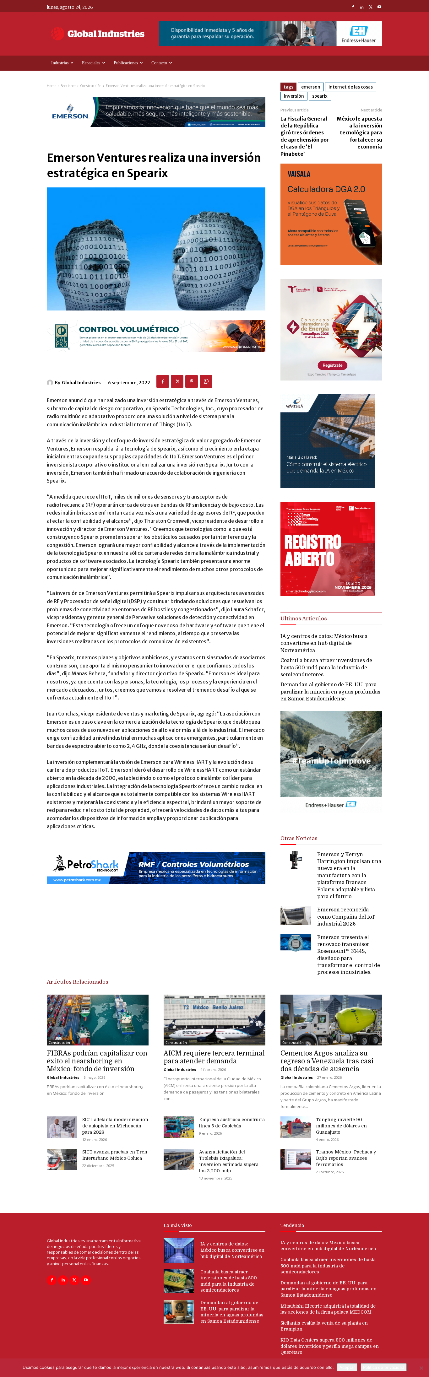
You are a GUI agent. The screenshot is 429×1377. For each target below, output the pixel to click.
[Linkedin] (362, 7)
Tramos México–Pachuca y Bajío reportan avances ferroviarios (346, 1158)
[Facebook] (353, 7)
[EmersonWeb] (156, 132)
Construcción (91, 86)
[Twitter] (370, 7)
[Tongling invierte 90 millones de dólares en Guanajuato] (295, 1127)
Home (51, 86)
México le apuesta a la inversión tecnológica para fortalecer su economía (359, 133)
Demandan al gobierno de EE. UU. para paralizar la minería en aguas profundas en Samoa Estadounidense (330, 692)
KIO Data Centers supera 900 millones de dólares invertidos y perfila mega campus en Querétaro (329, 1346)
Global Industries (81, 383)
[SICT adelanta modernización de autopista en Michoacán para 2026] (62, 1127)
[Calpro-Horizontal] (156, 357)
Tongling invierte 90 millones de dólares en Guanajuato (341, 1126)
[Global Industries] (51, 383)
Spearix (320, 96)
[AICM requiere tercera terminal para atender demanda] (214, 1020)
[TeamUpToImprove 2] (331, 818)
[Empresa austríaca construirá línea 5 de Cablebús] (179, 1127)
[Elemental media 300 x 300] (327, 594)
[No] (421, 1368)
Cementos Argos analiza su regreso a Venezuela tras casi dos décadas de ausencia (326, 1061)
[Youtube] (379, 7)
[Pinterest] (191, 381)
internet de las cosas (351, 87)
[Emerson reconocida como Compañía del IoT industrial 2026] (295, 915)
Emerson (310, 87)
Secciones (68, 86)
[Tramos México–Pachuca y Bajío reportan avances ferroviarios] (295, 1159)
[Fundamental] (270, 33)
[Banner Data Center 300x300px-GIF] (327, 486)
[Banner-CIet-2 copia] (331, 379)
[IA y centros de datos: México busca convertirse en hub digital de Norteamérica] (179, 1250)
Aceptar (347, 1367)
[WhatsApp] (206, 381)
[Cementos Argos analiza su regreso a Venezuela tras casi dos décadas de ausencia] (331, 1020)
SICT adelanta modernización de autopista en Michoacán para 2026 (115, 1126)
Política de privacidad (383, 1367)
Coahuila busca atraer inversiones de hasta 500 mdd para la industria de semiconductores (326, 668)
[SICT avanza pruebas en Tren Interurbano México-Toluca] (62, 1159)
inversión (294, 96)
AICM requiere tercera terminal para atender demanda (214, 1057)
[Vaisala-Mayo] (331, 264)
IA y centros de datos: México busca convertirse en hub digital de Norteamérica (323, 643)
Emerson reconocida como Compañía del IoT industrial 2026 (346, 917)
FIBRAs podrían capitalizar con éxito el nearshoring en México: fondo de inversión (97, 1061)
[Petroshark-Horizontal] (156, 889)
